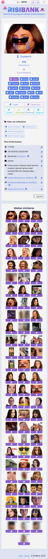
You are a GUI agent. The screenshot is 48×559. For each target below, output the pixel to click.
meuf (25, 83)
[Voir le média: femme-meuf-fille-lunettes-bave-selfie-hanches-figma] (24, 316)
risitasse (14, 83)
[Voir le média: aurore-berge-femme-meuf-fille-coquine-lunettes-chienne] (36, 440)
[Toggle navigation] (44, 2)
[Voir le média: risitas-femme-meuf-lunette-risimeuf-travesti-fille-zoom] (36, 390)
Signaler (39, 196)
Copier (15, 104)
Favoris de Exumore (15, 131)
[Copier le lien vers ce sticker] (11, 221)
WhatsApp (20, 112)
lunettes (21, 93)
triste (25, 79)
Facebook (30, 112)
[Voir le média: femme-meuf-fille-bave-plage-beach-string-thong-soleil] (11, 340)
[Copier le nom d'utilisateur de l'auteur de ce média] (41, 156)
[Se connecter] (38, 2)
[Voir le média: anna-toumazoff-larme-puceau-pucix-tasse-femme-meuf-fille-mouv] (11, 452)
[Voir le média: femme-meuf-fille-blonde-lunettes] (24, 440)
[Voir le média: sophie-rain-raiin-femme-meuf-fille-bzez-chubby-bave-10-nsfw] (24, 527)
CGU (21, 555)
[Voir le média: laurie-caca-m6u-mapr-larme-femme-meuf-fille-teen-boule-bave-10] (24, 502)
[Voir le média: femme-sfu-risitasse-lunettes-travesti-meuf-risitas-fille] (24, 216)
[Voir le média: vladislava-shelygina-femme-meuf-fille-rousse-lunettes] (24, 340)
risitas (35, 97)
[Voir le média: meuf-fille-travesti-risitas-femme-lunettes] (24, 266)
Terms (27, 555)
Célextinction (30, 127)
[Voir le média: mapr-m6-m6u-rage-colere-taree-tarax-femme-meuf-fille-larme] (36, 489)
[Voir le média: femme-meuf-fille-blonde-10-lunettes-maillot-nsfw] (24, 328)
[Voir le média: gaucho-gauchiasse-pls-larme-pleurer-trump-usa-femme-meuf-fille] (24, 489)
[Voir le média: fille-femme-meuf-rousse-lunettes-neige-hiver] (24, 303)
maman (15, 97)
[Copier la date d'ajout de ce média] (41, 152)
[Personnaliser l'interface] (33, 2)
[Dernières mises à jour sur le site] (29, 2)
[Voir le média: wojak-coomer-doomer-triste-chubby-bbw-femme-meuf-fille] (11, 316)
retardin (25, 88)
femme (36, 83)
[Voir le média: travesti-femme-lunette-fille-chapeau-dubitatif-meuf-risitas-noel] (24, 465)
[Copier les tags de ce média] (41, 166)
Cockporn (25, 56)
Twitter (9, 112)
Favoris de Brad (13, 127)
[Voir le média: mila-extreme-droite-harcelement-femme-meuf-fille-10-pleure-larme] (11, 353)
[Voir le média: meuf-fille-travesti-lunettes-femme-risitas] (11, 266)
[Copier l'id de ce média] (41, 147)
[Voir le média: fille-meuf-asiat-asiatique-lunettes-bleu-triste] (36, 514)
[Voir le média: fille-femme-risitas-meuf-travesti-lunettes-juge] (36, 229)
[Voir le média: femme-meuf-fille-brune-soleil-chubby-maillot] (11, 365)
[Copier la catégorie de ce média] (41, 161)
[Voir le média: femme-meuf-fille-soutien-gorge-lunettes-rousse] (11, 278)
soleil (11, 93)
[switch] (18, 2)
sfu (40, 93)
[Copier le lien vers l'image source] (41, 189)
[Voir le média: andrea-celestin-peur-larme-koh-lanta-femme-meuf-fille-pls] (11, 465)
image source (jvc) (16, 189)
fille (32, 93)
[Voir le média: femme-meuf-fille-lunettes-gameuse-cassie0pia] (24, 353)
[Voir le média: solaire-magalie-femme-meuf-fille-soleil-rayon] (11, 502)
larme (36, 88)
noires (35, 79)
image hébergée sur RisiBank (21, 177)
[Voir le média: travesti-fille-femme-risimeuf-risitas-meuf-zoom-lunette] (24, 365)
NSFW (24, 2)
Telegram (39, 112)
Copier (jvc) (35, 104)
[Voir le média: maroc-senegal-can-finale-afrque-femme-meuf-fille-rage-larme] (24, 477)
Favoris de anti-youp (15, 136)
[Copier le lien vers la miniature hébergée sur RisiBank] (41, 182)
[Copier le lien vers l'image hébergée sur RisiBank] (41, 178)
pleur (25, 97)
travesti (14, 88)
